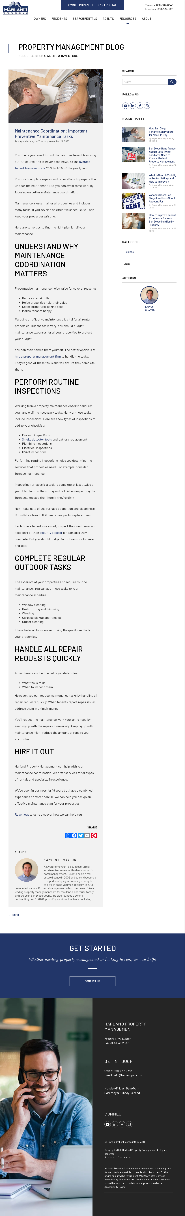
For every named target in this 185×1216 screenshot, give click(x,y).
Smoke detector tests (37, 439)
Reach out (22, 814)
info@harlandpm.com (127, 1075)
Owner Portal (79, 5)
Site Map (109, 1157)
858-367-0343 (164, 5)
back (15, 915)
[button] (125, 105)
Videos (130, 251)
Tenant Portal (105, 5)
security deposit (51, 533)
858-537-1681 (165, 9)
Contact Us (92, 981)
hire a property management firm (38, 356)
